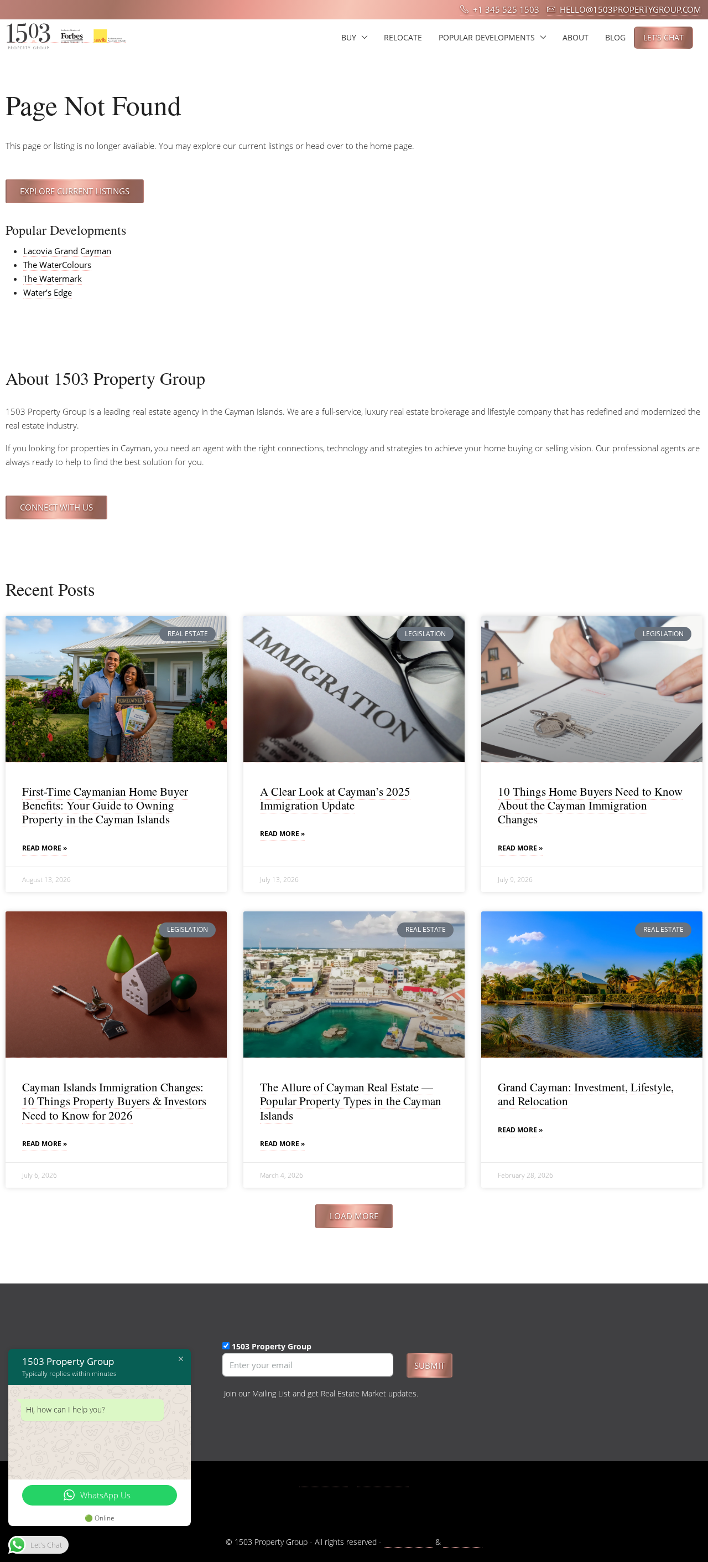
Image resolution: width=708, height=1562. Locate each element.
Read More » (44, 848)
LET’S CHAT (663, 37)
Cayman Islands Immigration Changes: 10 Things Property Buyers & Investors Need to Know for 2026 (114, 1100)
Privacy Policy (408, 1542)
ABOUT (576, 37)
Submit (429, 1365)
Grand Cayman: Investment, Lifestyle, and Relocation (586, 1094)
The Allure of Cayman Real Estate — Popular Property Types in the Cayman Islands (350, 1100)
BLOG (615, 37)
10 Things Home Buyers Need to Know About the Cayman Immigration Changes (590, 805)
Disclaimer (462, 1542)
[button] (354, 1216)
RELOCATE (403, 37)
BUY (348, 37)
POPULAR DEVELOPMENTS (487, 37)
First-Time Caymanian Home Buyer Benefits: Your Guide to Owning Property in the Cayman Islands (105, 805)
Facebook (329, 1481)
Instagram (389, 1481)
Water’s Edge (47, 292)
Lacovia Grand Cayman (67, 250)
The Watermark (52, 278)
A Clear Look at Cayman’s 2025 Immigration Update (335, 798)
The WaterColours (57, 264)
